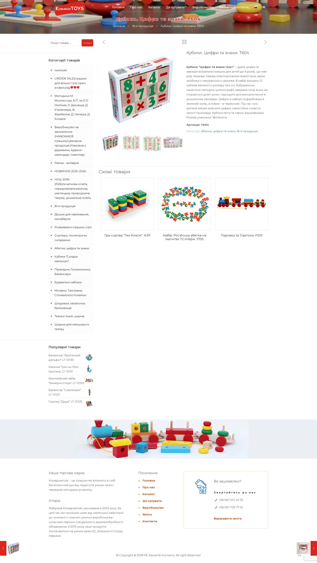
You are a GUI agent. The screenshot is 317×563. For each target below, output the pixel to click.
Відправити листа (228, 518)
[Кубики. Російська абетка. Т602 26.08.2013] (10, 548)
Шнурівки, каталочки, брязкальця (69, 306)
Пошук (87, 42)
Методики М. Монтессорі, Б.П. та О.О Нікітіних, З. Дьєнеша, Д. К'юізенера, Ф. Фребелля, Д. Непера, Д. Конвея (72, 107)
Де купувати (152, 501)
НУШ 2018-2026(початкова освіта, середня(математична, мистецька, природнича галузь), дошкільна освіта (72, 189)
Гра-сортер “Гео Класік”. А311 (127, 235)
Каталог (149, 494)
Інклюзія (60, 70)
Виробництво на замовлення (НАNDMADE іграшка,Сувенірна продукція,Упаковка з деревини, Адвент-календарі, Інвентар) (70, 140)
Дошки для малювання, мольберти (71, 217)
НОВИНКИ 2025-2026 (70, 171)
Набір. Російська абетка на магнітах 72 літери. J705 (184, 237)
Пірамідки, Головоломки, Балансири (72, 272)
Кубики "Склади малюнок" (66, 259)
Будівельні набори (67, 282)
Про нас (149, 487)
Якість (147, 514)
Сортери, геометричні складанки (70, 238)
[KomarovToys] (69, 10)
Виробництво (153, 507)
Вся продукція (142, 26)
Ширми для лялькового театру (71, 327)
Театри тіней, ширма (69, 316)
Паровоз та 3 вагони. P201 (241, 235)
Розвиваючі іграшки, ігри (72, 227)
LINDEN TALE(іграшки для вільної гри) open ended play (70, 83)
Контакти (150, 521)
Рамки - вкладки (66, 163)
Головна (119, 26)
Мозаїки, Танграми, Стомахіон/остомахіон (70, 293)
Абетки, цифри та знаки (218, 131)
